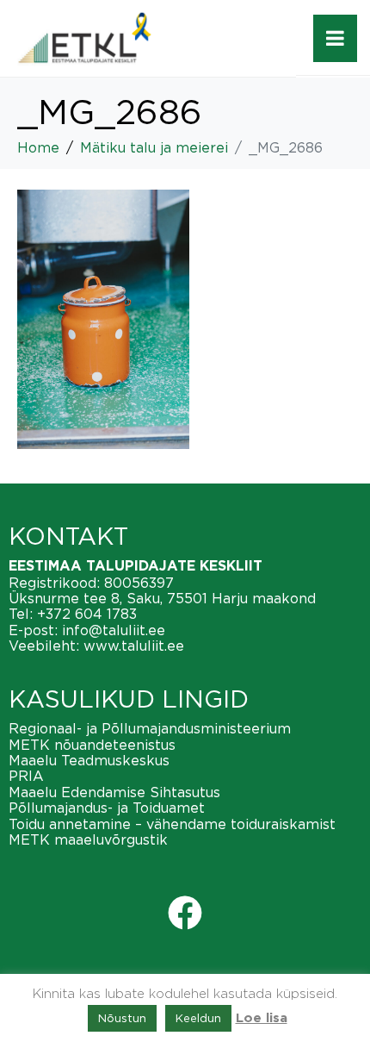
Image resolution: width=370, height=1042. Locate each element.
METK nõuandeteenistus (92, 744)
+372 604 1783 (87, 613)
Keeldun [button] (198, 1018)
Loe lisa (261, 1018)
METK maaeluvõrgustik (88, 839)
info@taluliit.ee (113, 630)
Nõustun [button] (122, 1018)
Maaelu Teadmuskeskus (89, 760)
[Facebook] (185, 912)
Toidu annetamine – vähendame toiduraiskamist (172, 824)
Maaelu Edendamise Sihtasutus (114, 792)
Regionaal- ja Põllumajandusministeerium (150, 728)
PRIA (26, 775)
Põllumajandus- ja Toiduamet (107, 807)
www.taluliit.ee (133, 645)
